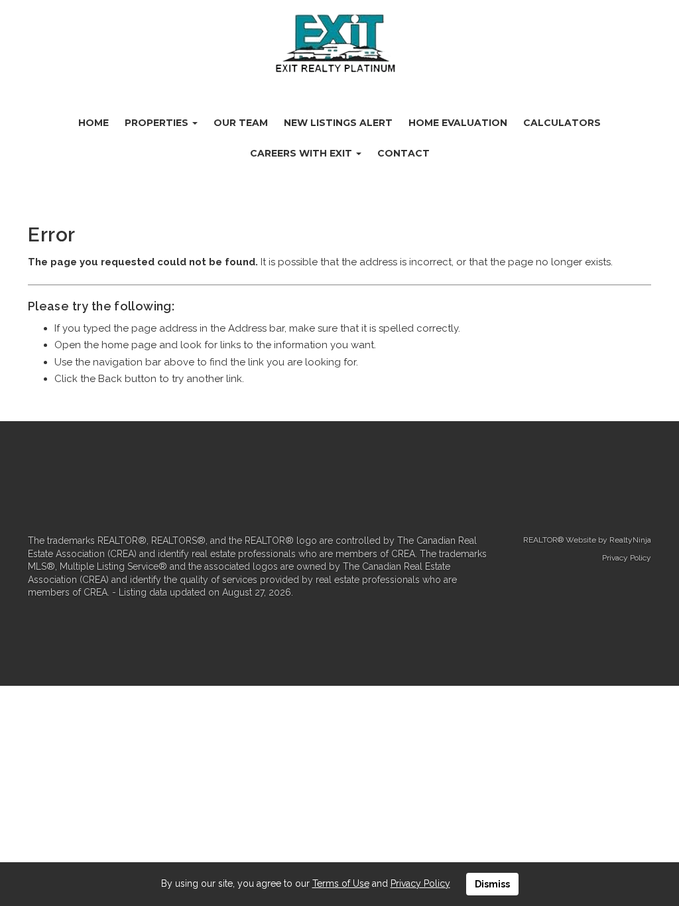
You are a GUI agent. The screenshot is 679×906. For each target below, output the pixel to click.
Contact (403, 153)
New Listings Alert (338, 123)
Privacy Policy (626, 557)
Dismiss (492, 884)
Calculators (562, 123)
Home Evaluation (457, 123)
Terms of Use (340, 883)
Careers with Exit (302, 153)
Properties (158, 123)
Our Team (241, 123)
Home (93, 123)
